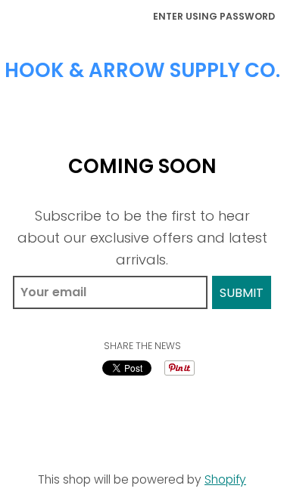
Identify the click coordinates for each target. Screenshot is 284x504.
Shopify (225, 479)
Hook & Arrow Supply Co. (142, 70)
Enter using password (214, 16)
